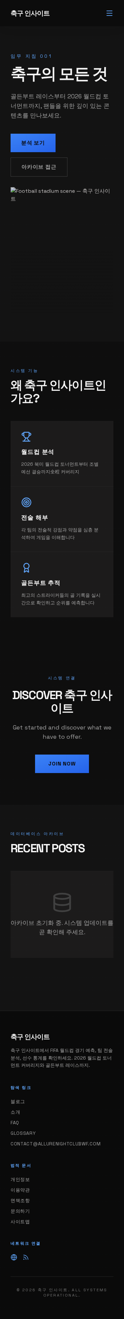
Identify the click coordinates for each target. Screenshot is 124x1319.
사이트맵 (20, 1222)
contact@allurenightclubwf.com (56, 1144)
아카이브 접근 (39, 166)
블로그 (18, 1101)
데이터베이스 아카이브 (37, 833)
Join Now (61, 763)
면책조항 (20, 1200)
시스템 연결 (62, 678)
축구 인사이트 (30, 13)
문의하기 (20, 1211)
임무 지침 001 (31, 56)
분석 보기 (33, 142)
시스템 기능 (25, 370)
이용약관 (20, 1190)
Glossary (23, 1133)
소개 (15, 1112)
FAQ (15, 1123)
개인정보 (20, 1179)
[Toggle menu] (109, 13)
